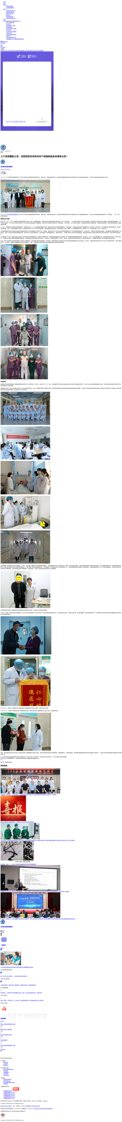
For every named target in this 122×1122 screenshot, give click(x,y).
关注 (4, 3)
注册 (4, 47)
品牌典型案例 (9, 16)
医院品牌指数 (9, 6)
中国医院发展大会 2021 (9, 1093)
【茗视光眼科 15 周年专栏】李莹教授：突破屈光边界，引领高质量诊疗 (18, 985)
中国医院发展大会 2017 (9, 1098)
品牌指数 (3, 1018)
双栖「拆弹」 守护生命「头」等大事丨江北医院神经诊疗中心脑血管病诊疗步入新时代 (22, 1000)
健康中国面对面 (10, 12)
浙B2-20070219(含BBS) (6, 1106)
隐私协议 (5, 1065)
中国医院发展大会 (10, 10)
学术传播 (5, 1073)
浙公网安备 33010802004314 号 (32, 1106)
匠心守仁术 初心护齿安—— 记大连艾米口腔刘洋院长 (14, 976)
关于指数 (3, 43)
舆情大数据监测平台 (8, 1069)
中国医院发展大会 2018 (9, 1096)
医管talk (8, 15)
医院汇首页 (5, 41)
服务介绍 (5, 1062)
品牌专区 (5, 1084)
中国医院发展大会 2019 (9, 1095)
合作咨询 (5, 1063)
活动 (4, 9)
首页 (4, 1)
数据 (4, 4)
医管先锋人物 (9, 13)
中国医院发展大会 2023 (9, 1092)
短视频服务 (6, 1072)
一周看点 (3, 945)
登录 (2, 47)
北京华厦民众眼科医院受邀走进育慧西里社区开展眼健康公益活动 (17, 967)
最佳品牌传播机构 (10, 18)
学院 (4, 19)
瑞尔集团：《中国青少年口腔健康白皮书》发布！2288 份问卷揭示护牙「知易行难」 (22, 992)
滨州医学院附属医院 (12, 214)
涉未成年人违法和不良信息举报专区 (44, 1108)
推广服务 (5, 1070)
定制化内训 (6, 1075)
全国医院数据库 (10, 7)
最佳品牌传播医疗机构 (9, 1082)
